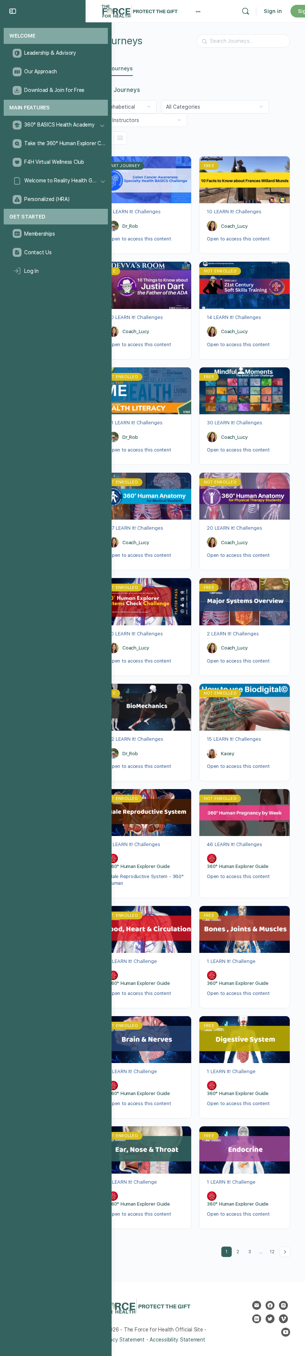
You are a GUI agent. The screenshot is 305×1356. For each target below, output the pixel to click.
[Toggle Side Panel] (13, 11)
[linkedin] (256, 1318)
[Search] (245, 11)
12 (273, 1250)
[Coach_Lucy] (212, 226)
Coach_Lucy (234, 226)
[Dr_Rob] (113, 226)
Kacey (227, 753)
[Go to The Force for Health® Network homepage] (139, 10)
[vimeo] (283, 1318)
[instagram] (283, 1305)
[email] (256, 1305)
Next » (285, 1252)
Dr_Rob (130, 226)
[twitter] (270, 1318)
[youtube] (285, 1332)
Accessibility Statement (177, 1340)
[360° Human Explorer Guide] (113, 859)
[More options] (198, 11)
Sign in (273, 11)
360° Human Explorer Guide (139, 866)
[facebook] (270, 1305)
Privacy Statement (122, 1340)
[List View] (120, 138)
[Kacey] (212, 753)
